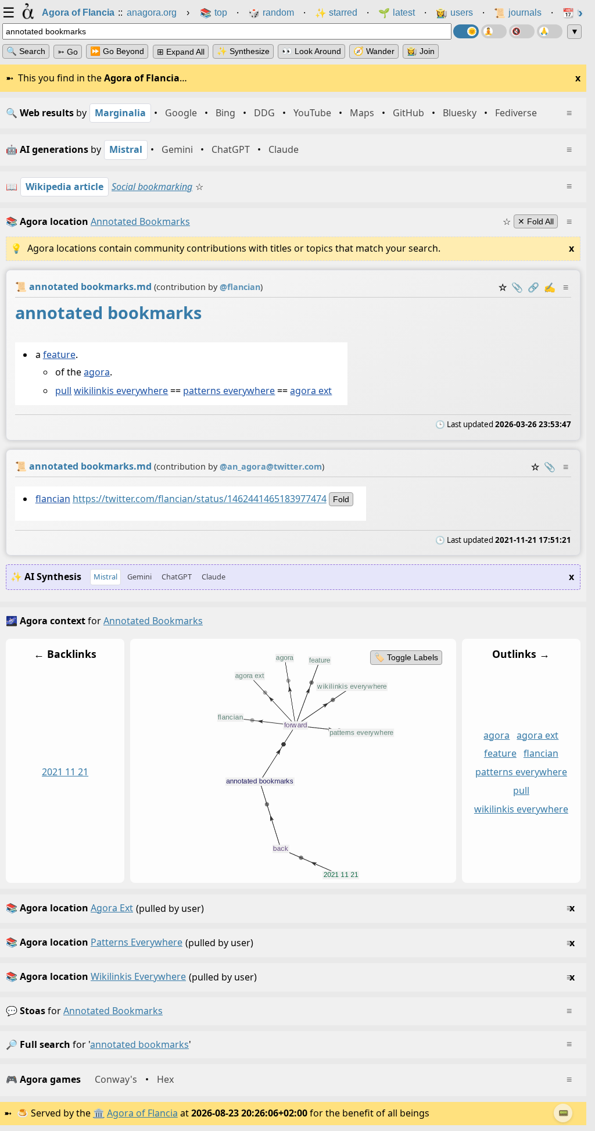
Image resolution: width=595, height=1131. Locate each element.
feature (59, 354)
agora (97, 372)
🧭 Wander (374, 51)
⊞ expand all (181, 51)
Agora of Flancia (142, 1113)
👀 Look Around (311, 51)
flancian (52, 498)
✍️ (549, 287)
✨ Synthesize (243, 51)
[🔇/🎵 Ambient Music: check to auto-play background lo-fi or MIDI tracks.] (522, 31)
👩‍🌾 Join (421, 51)
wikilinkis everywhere (121, 390)
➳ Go (68, 51)
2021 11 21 (65, 771)
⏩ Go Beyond (117, 51)
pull (63, 390)
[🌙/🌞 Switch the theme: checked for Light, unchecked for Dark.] (466, 31)
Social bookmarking (152, 186)
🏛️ (99, 1113)
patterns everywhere (229, 390)
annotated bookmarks (113, 1010)
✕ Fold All (536, 221)
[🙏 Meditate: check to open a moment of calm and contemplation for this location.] (549, 31)
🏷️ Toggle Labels (406, 657)
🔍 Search (25, 51)
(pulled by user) (290, 908)
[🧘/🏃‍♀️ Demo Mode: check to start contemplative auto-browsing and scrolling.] (494, 31)
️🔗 (533, 287)
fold (341, 498)
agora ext (311, 390)
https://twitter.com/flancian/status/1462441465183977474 (200, 498)
